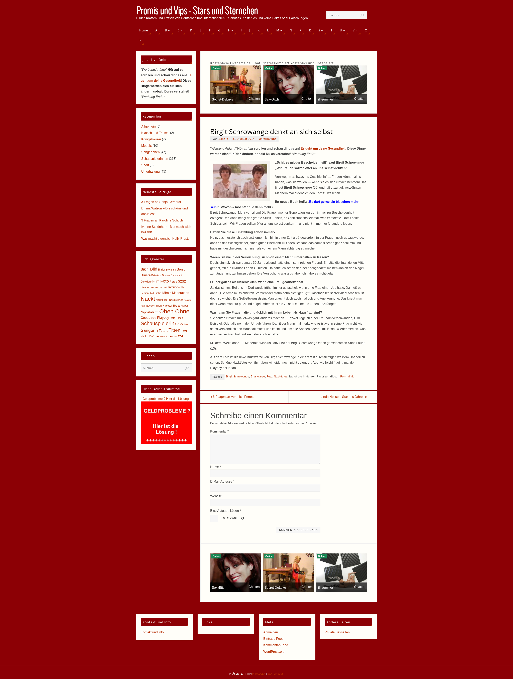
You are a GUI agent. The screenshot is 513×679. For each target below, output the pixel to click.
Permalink (347, 376)
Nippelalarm (150, 312)
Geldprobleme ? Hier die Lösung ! (166, 398)
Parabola (258, 673)
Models (146, 145)
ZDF (181, 336)
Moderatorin (180, 293)
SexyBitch (272, 99)
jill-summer (325, 99)
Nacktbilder (162, 300)
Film (156, 281)
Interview (174, 287)
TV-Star (153, 336)
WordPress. (276, 673)
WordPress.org (274, 651)
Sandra (223, 138)
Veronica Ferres (168, 336)
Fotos (173, 281)
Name (215, 467)
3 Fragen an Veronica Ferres (231, 396)
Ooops (145, 317)
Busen (166, 275)
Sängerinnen (150, 152)
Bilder (161, 269)
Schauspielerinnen (154, 158)
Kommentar (219, 431)
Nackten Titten (154, 305)
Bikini (145, 269)
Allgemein (148, 126)
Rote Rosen (176, 318)
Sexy (179, 324)
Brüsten (156, 275)
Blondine (171, 269)
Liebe (158, 293)
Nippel (184, 305)
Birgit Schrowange (237, 376)
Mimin (166, 293)
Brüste (145, 275)
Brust (181, 269)
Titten (174, 330)
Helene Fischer (149, 287)
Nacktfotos (280, 376)
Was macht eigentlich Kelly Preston (166, 238)
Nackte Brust (176, 300)
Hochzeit (163, 287)
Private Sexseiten (337, 632)
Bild (153, 269)
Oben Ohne (174, 311)
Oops (153, 318)
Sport (145, 165)
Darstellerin (177, 275)
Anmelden (270, 632)
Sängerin (149, 330)
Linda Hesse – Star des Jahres (344, 396)
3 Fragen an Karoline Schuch (162, 220)
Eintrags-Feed (273, 638)
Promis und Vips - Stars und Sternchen (197, 11)
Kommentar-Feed (275, 645)
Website (216, 496)
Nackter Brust (171, 305)
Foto (269, 376)
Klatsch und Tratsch (155, 133)
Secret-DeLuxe (222, 99)
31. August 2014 (243, 138)
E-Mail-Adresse (222, 481)
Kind (151, 293)
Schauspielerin (157, 323)
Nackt (148, 299)
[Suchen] (362, 15)
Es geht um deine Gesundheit (323, 148)
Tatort (163, 331)
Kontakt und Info (152, 632)
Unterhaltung (268, 138)
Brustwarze (258, 376)
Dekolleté (146, 281)
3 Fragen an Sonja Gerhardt (161, 202)
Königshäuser (151, 139)
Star (186, 324)
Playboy (163, 318)
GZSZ (182, 281)
